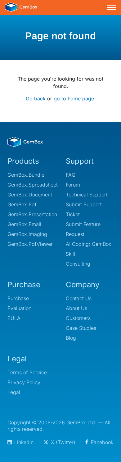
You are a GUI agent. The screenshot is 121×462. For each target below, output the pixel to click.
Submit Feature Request (83, 229)
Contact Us (79, 298)
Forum (73, 185)
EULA (13, 318)
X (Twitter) (63, 442)
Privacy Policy (23, 382)
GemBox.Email (24, 224)
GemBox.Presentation (31, 214)
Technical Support (87, 194)
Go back (36, 98)
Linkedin (24, 442)
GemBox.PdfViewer (30, 244)
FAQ (70, 175)
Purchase (18, 298)
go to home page (74, 98)
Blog (71, 338)
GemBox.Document (29, 194)
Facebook (102, 442)
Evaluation (19, 308)
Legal (13, 392)
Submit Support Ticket (84, 209)
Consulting (78, 264)
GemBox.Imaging (27, 234)
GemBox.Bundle (25, 175)
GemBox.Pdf (22, 204)
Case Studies (81, 328)
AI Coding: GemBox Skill (88, 249)
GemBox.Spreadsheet (31, 185)
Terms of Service (27, 372)
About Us (76, 308)
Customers (78, 318)
